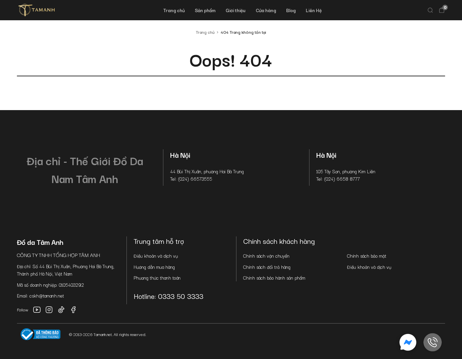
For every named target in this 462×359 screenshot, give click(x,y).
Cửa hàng (266, 10)
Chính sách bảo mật (366, 255)
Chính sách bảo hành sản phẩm (274, 277)
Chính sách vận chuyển (266, 255)
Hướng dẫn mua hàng (154, 267)
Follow (22, 309)
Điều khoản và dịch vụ (156, 255)
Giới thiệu (236, 10)
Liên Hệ (314, 10)
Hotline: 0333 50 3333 (168, 295)
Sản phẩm (205, 10)
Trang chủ (174, 10)
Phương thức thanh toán (157, 277)
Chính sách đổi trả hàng (267, 267)
